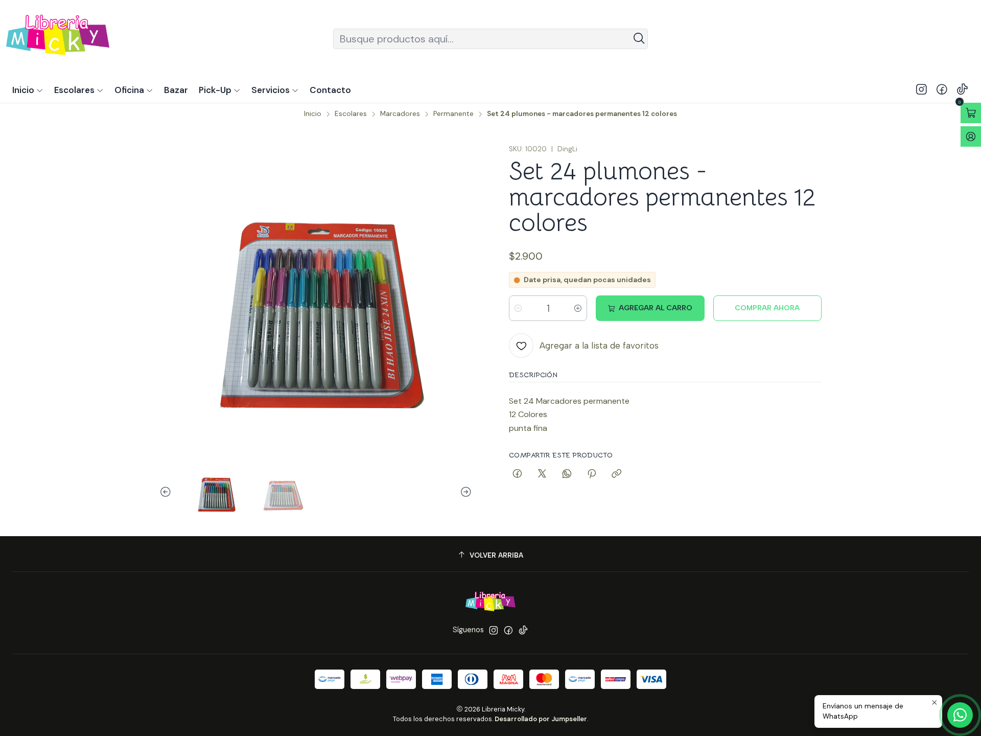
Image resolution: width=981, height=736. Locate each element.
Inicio (312, 114)
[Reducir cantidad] (518, 308)
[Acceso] (971, 136)
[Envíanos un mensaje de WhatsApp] (960, 715)
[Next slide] (464, 492)
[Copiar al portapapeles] (616, 474)
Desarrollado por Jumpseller (541, 719)
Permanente (453, 114)
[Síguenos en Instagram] (921, 90)
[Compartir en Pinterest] (591, 474)
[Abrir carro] (971, 113)
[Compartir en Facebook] (517, 474)
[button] (220, 90)
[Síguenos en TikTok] (962, 90)
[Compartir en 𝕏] (542, 474)
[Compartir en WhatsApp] (566, 474)
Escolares (351, 114)
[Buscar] (639, 39)
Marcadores (400, 114)
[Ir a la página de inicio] (57, 38)
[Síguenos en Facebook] (942, 90)
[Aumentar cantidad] (578, 308)
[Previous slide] (167, 492)
